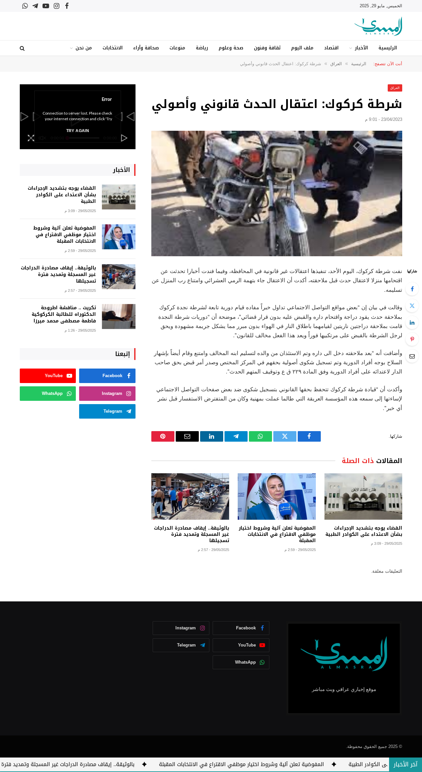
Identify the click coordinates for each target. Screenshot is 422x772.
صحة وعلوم (231, 47)
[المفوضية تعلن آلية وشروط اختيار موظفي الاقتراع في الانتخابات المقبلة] (277, 496)
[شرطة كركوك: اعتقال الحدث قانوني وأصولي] (276, 193)
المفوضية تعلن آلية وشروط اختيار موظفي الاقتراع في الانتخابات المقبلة (277, 534)
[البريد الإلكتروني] (412, 356)
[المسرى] (378, 26)
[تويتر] (412, 305)
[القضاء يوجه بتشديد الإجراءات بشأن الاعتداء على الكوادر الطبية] (363, 496)
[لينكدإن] (412, 322)
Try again (77, 130)
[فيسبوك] (412, 288)
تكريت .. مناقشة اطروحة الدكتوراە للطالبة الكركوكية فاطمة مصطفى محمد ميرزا (64, 314)
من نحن (83, 47)
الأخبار (361, 47)
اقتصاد (331, 47)
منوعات (177, 47)
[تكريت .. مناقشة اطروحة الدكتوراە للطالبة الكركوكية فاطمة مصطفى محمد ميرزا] (119, 316)
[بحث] (23, 48)
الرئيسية (387, 47)
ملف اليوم (302, 47)
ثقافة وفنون (267, 47)
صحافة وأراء (146, 47)
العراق (395, 88)
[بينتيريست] (412, 339)
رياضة (202, 47)
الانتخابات (113, 47)
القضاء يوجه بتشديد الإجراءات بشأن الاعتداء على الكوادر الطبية (363, 531)
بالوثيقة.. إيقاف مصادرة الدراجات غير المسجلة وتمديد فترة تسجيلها (191, 534)
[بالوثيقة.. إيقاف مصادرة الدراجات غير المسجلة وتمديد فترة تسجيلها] (190, 496)
